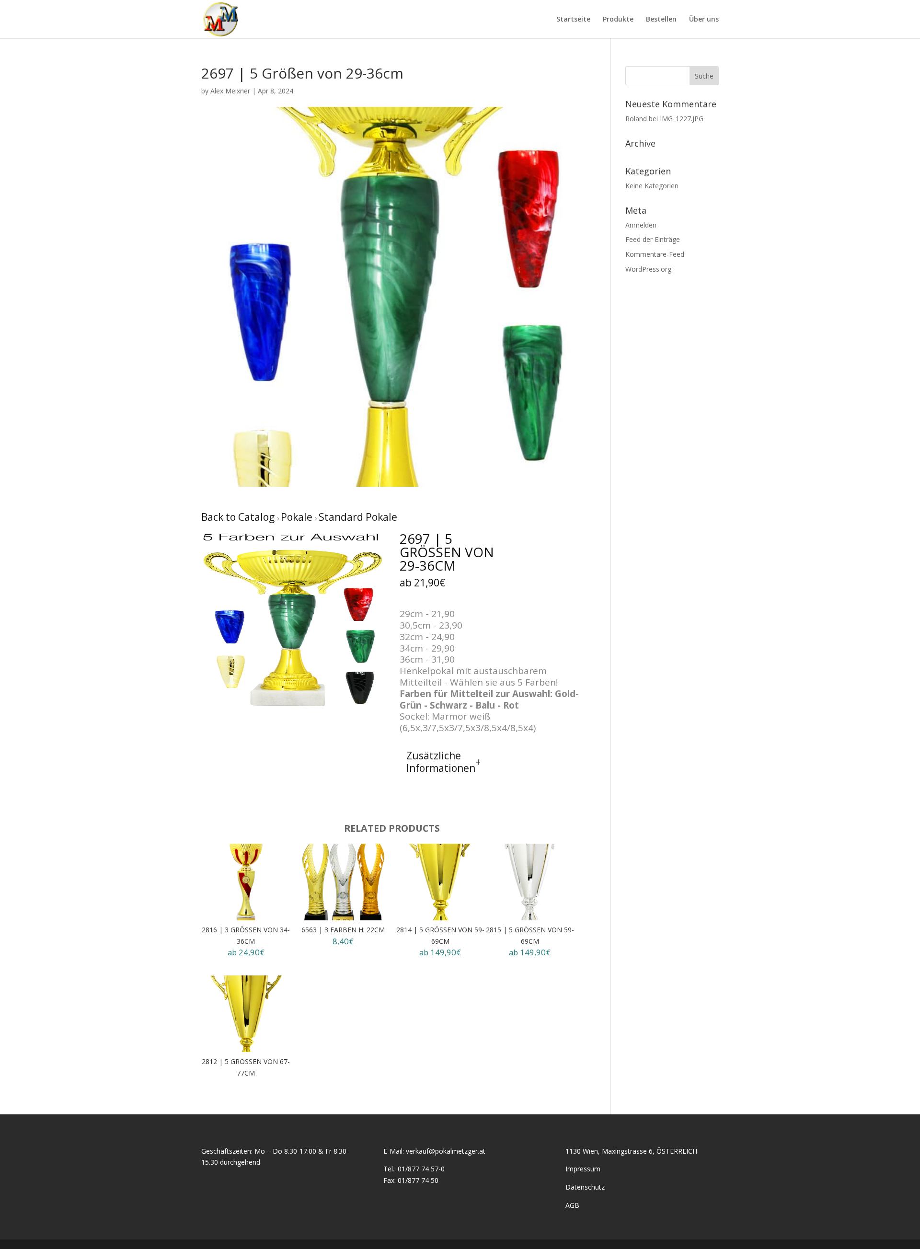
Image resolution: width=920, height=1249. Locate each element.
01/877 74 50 (418, 1180)
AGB (572, 1205)
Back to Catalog (239, 517)
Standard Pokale (358, 517)
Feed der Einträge (652, 239)
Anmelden (640, 224)
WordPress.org (648, 269)
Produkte (618, 19)
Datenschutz (585, 1187)
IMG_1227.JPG (681, 118)
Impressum (582, 1168)
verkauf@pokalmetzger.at (445, 1151)
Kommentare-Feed (654, 254)
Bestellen (661, 19)
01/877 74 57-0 (421, 1168)
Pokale (298, 517)
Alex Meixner (230, 90)
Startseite (573, 19)
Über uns (704, 19)
